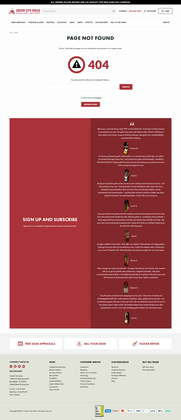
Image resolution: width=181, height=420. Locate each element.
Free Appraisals (148, 370)
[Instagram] (19, 366)
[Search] (114, 11)
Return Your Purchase (88, 372)
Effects (89, 22)
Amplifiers (53, 378)
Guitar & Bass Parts (56, 384)
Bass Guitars (53, 375)
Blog (113, 381)
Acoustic (62, 22)
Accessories (101, 22)
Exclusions (84, 387)
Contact (123, 11)
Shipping (83, 370)
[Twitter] (11, 366)
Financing (84, 375)
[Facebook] (15, 366)
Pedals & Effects (55, 381)
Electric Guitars (55, 370)
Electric (51, 22)
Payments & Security (88, 378)
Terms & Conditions (87, 384)
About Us (114, 367)
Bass (72, 22)
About (166, 22)
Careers (114, 378)
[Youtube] (23, 366)
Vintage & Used (36, 22)
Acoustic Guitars (55, 372)
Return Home (90, 104)
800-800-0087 (135, 11)
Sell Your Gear (118, 22)
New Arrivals (18, 22)
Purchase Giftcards (118, 375)
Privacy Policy (85, 381)
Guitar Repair (116, 372)
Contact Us (84, 367)
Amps (80, 22)
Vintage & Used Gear (57, 367)
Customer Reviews (118, 370)
